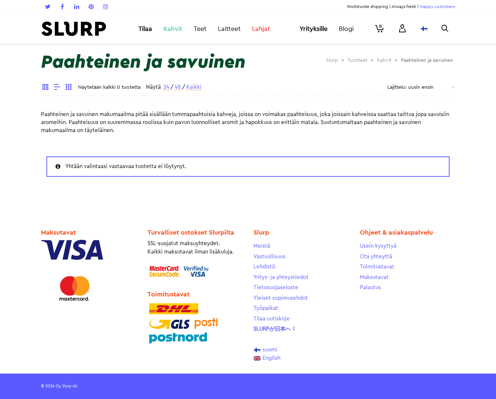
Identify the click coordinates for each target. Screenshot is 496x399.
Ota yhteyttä (376, 256)
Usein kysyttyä (378, 246)
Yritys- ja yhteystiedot (281, 277)
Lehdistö (264, 267)
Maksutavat (374, 277)
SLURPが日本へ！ (275, 329)
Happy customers (437, 6)
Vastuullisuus (269, 256)
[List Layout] (57, 88)
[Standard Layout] (45, 88)
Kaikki (194, 87)
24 (166, 87)
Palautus (370, 287)
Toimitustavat (377, 267)
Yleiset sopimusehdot (280, 298)
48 (178, 87)
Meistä (261, 246)
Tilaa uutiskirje (271, 319)
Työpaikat (265, 308)
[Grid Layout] (68, 88)
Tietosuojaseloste (275, 287)
